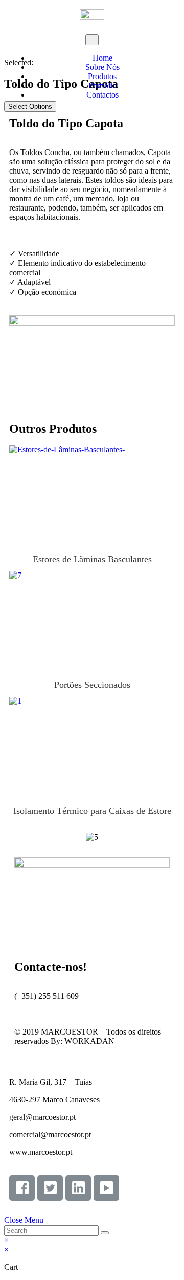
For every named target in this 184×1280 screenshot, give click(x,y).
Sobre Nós (102, 67)
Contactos (102, 94)
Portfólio (102, 85)
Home (102, 57)
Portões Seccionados (92, 620)
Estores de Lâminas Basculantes (92, 494)
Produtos (102, 76)
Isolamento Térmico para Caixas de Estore (92, 811)
